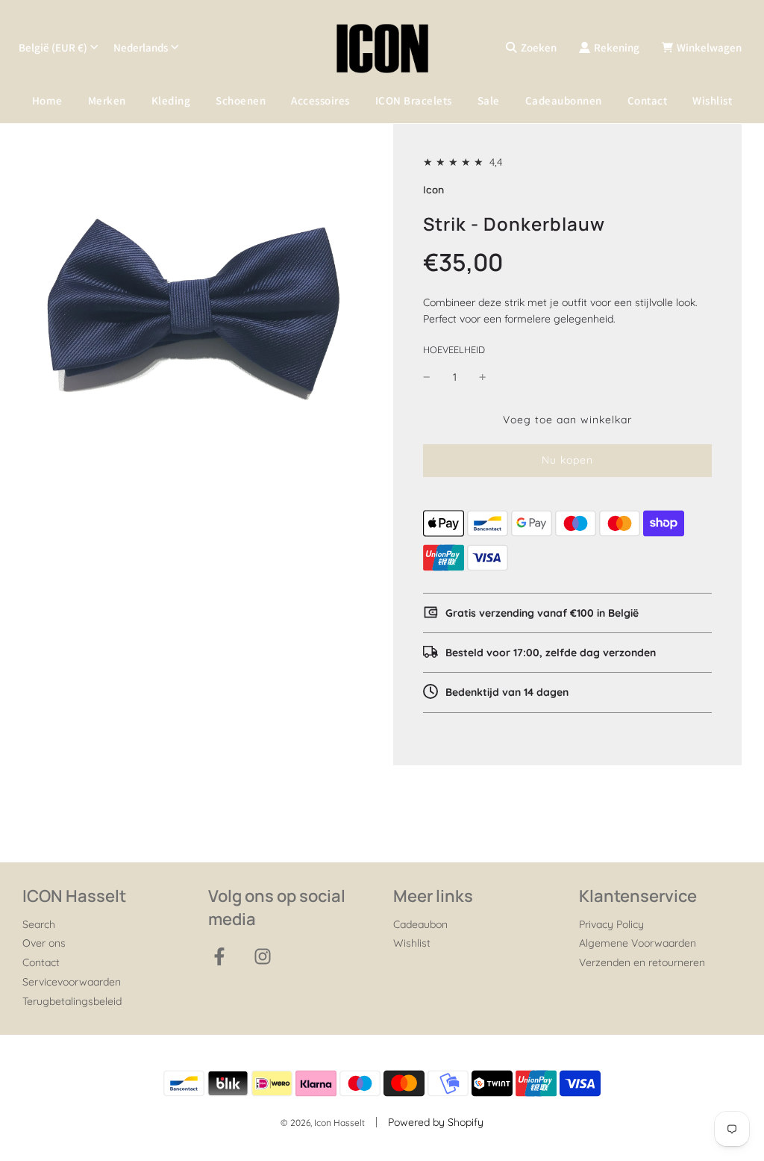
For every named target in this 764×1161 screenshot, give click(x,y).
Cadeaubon (420, 924)
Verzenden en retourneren (642, 962)
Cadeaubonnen (563, 100)
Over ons (44, 943)
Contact (647, 100)
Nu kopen (567, 460)
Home (47, 100)
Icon (433, 189)
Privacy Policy (611, 924)
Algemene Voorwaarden (637, 943)
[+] (482, 377)
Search (38, 924)
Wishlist (712, 100)
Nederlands (140, 47)
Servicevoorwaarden (71, 982)
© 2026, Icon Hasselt (323, 1122)
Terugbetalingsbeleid (72, 1001)
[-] (426, 377)
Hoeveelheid (454, 349)
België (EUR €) (53, 47)
